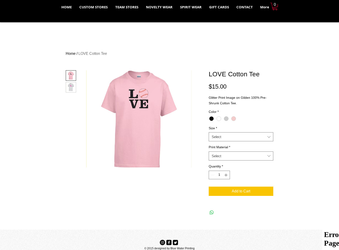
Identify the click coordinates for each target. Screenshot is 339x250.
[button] (275, 6)
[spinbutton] (219, 175)
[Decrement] (212, 175)
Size (213, 128)
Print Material (219, 147)
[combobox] (241, 136)
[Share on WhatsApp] (211, 212)
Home (71, 54)
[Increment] (226, 175)
